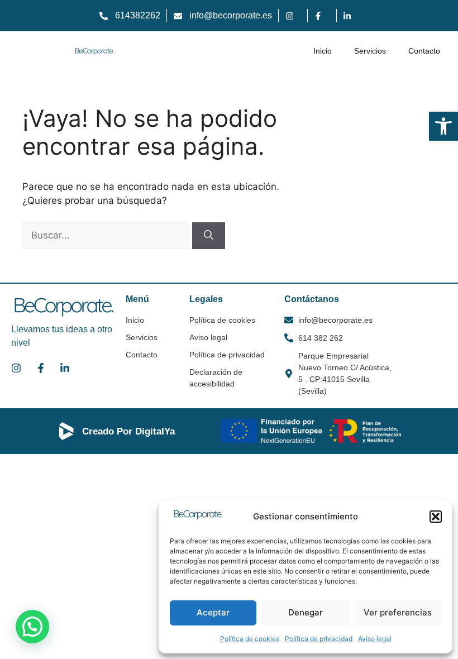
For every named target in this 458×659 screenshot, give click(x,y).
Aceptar (213, 612)
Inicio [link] (322, 50)
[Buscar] (208, 235)
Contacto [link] (424, 50)
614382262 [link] (137, 15)
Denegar (305, 612)
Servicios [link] (370, 50)
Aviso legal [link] (375, 638)
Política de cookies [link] (249, 638)
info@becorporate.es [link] (230, 15)
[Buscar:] (107, 235)
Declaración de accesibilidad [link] (215, 377)
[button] (435, 516)
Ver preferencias (398, 612)
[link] (443, 126)
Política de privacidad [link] (318, 638)
